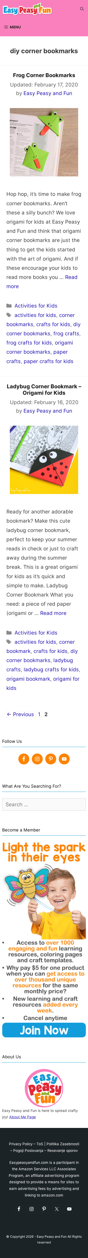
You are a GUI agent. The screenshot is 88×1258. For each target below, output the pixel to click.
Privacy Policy (20, 1144)
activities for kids (35, 315)
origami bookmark (28, 679)
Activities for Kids (36, 306)
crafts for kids (53, 324)
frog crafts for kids (29, 343)
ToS (40, 1144)
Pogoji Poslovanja (28, 1150)
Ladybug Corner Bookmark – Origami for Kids (44, 389)
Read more (53, 613)
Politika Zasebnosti (63, 1144)
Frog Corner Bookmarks (44, 75)
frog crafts (66, 333)
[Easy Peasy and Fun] (28, 9)
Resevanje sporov (62, 1150)
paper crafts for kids (48, 361)
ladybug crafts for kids (51, 669)
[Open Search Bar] (82, 9)
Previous (20, 714)
